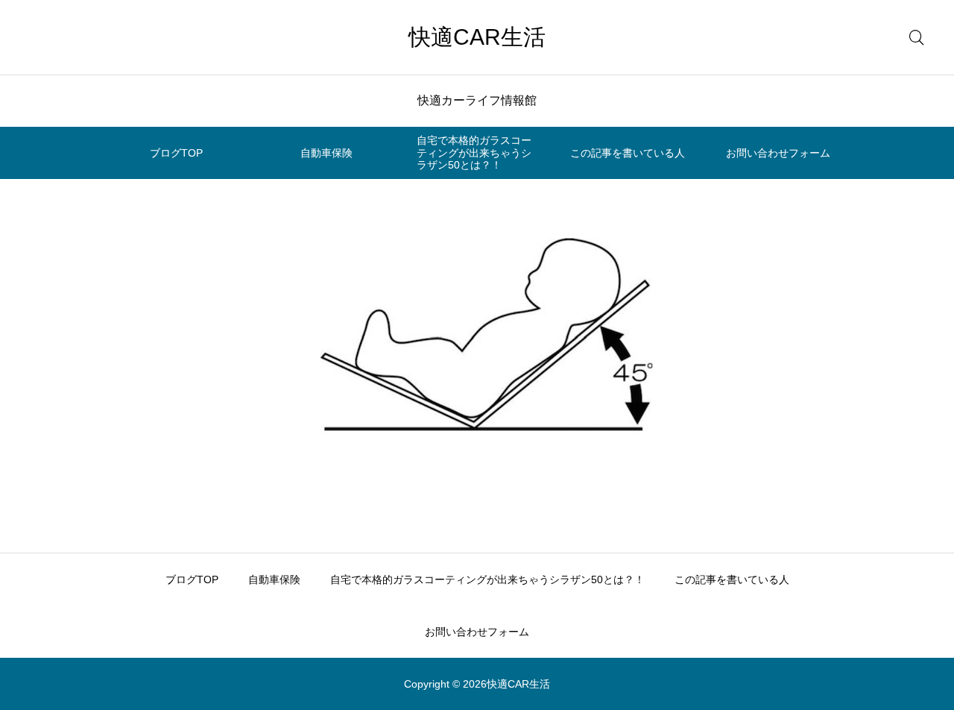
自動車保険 (326, 153)
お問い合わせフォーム (778, 153)
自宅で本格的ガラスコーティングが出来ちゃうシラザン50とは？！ (474, 153)
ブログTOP (176, 153)
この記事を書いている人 (627, 153)
